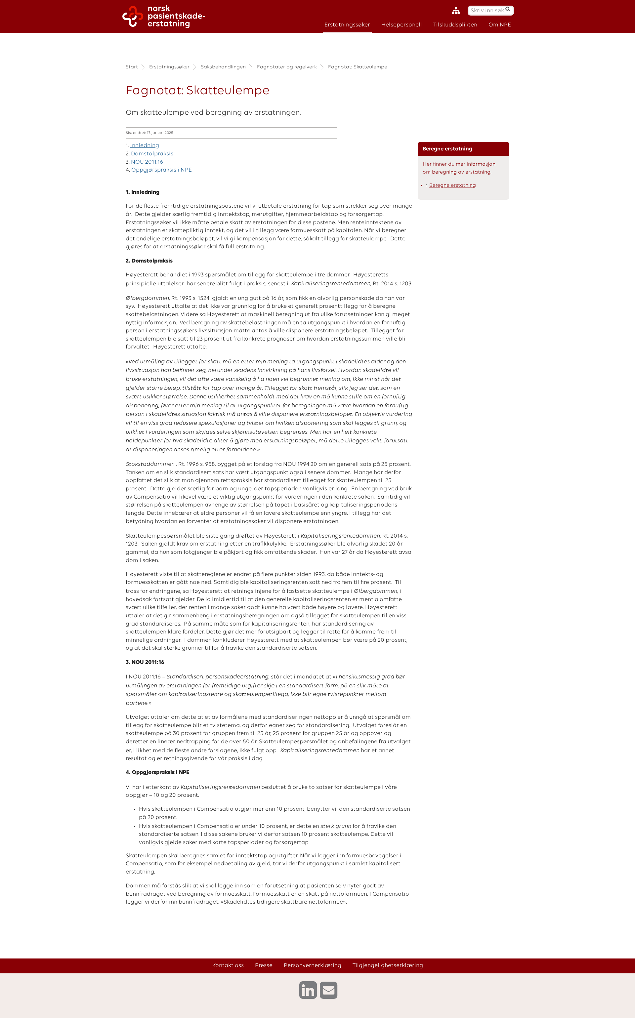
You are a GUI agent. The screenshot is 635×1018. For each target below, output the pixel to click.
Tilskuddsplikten (455, 25)
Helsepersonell (401, 25)
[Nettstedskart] (457, 11)
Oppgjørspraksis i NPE (161, 170)
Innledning (144, 145)
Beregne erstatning (452, 185)
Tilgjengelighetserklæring (388, 965)
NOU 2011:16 (147, 162)
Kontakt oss (228, 965)
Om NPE (499, 25)
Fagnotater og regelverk (287, 67)
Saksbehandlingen (223, 67)
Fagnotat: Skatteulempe (357, 67)
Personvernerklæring (312, 965)
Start (132, 67)
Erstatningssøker (347, 25)
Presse (264, 965)
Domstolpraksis (152, 154)
